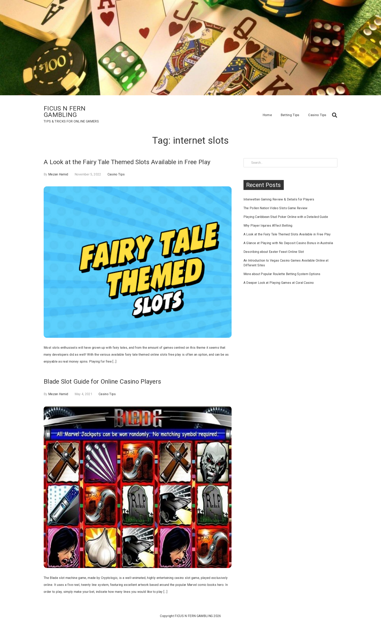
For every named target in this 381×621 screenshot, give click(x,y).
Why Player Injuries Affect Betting (267, 225)
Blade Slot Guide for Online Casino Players (102, 381)
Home (267, 115)
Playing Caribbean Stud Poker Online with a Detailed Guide (285, 217)
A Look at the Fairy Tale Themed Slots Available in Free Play (127, 162)
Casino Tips (317, 115)
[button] (334, 115)
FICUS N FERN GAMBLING (65, 111)
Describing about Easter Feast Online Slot (273, 252)
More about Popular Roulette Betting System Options (281, 274)
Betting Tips (290, 115)
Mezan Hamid (58, 174)
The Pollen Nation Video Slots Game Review (275, 208)
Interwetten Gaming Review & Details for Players (278, 199)
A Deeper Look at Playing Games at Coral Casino (278, 283)
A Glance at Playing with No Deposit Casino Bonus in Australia (288, 243)
